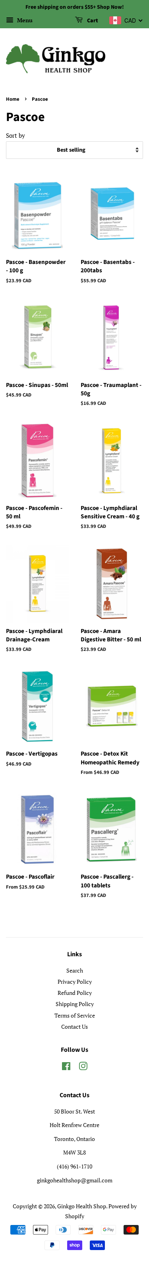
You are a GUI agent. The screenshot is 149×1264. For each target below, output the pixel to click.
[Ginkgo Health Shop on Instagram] (83, 1067)
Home (12, 99)
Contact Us (74, 1026)
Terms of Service (74, 1015)
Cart (92, 21)
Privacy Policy (75, 981)
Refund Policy (75, 992)
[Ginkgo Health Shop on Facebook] (66, 1067)
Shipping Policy (75, 1004)
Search (74, 970)
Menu (24, 20)
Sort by (15, 135)
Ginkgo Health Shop (81, 1206)
